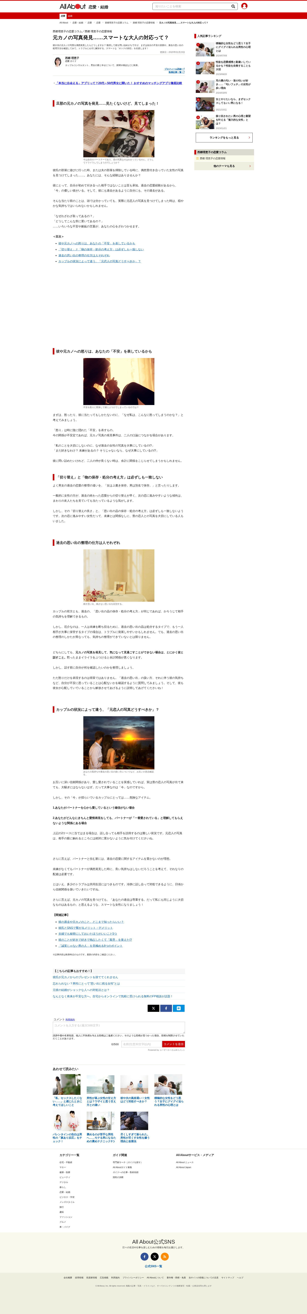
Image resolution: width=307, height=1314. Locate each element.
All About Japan (183, 1167)
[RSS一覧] (165, 1257)
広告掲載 (104, 1277)
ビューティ (65, 1177)
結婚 (70, 16)
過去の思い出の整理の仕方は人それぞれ (84, 255)
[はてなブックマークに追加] (179, 1008)
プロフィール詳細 (173, 69)
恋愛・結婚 (98, 7)
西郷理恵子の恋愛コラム (116, 22)
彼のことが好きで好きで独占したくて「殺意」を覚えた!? (95, 939)
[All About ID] (244, 6)
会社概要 (68, 1277)
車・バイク (65, 1227)
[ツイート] (153, 1008)
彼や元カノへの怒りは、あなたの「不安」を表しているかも (96, 243)
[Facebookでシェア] (166, 1008)
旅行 (62, 1207)
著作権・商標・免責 (176, 1277)
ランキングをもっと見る (224, 137)
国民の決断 (118, 1177)
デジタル (64, 1182)
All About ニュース (185, 1162)
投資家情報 (91, 1277)
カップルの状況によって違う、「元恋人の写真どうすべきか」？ (99, 261)
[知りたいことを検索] (233, 6)
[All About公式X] (155, 1257)
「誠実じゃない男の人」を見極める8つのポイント (90, 945)
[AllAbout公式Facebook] (145, 1257)
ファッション (66, 1217)
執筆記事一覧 (175, 72)
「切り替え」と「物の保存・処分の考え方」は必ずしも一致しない (101, 249)
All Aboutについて (155, 1277)
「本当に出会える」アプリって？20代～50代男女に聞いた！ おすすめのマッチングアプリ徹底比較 (119, 83)
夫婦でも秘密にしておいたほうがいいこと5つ (87, 933)
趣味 (62, 1212)
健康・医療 (65, 1172)
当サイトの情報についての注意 (204, 1277)
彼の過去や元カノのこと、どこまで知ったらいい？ (91, 921)
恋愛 (63, 16)
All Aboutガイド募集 (122, 1167)
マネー (63, 1167)
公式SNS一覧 (153, 1266)
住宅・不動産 (66, 1162)
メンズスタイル (67, 1202)
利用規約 (115, 1277)
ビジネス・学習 (67, 1197)
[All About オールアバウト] (73, 7)
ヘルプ (240, 1277)
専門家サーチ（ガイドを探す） (128, 1162)
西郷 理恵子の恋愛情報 (144, 22)
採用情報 (79, 1277)
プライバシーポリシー (133, 1277)
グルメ (63, 1222)
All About (64, 22)
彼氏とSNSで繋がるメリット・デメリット (85, 927)
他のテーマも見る (224, 165)
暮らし (63, 1187)
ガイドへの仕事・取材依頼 (125, 1172)
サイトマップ (227, 1277)
